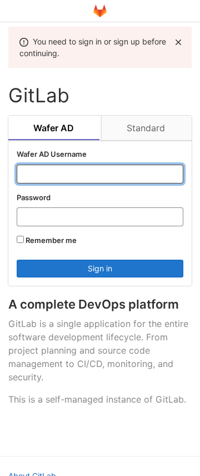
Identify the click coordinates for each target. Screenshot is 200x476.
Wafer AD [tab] (53, 127)
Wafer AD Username (52, 154)
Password (34, 197)
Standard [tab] (146, 127)
